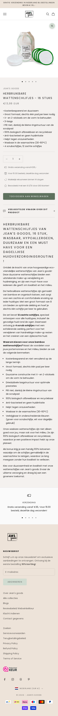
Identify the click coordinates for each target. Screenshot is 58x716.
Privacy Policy (10, 643)
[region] (29, 503)
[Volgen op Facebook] (4, 679)
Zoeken (7, 628)
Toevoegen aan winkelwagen (29, 196)
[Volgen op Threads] (20, 679)
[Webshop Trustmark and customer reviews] (29, 669)
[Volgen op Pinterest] (28, 679)
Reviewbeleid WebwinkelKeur (18, 608)
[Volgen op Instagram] (12, 679)
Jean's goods (11, 88)
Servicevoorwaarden (14, 633)
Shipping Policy (11, 653)
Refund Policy (10, 648)
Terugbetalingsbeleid (14, 638)
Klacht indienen (11, 613)
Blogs (6, 603)
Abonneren (15, 581)
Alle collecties (10, 598)
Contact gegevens (13, 618)
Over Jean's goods (13, 593)
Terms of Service (12, 658)
